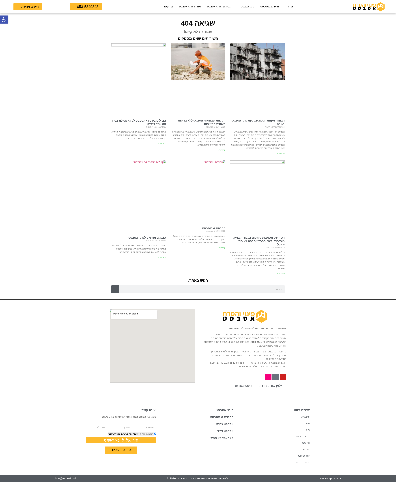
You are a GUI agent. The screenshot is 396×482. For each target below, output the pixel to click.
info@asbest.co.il (66, 478)
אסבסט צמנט (224, 424)
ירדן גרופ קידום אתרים (330, 478)
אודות (290, 6)
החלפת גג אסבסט (270, 6)
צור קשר (168, 6)
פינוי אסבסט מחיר (222, 438)
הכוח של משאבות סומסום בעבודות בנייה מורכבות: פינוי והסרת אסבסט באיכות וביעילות (259, 241)
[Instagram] (268, 377)
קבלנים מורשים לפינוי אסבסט (147, 237)
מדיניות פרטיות (128, 434)
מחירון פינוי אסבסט (190, 6)
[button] (4, 19)
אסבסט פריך (225, 431)
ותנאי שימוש (114, 434)
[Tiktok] (275, 377)
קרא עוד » (281, 153)
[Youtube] (283, 377)
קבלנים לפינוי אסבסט (219, 6)
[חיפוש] (115, 289)
